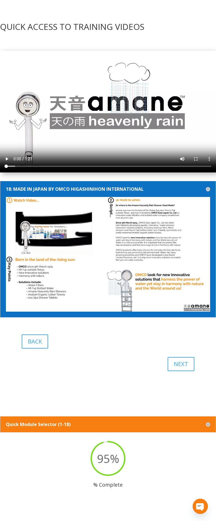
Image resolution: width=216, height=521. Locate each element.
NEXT (181, 364)
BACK (35, 341)
